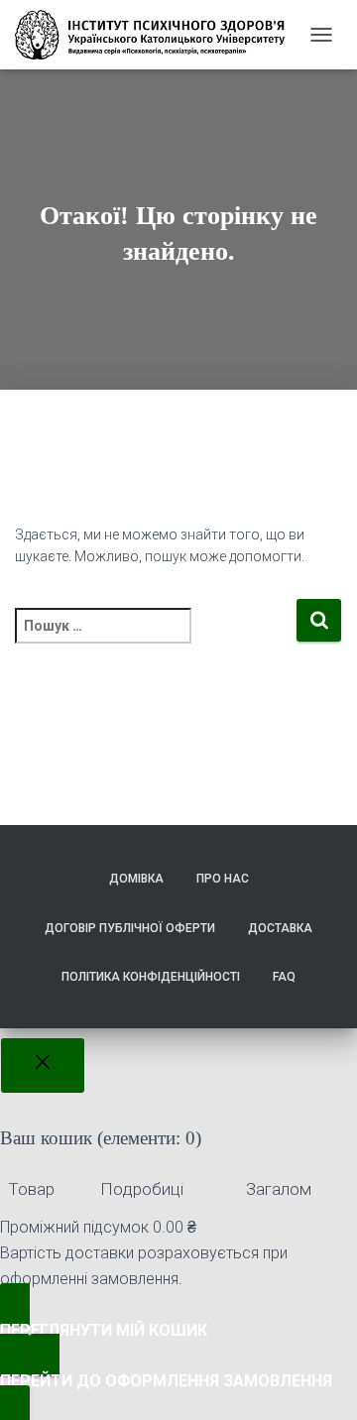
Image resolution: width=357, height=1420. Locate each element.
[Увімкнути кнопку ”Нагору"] (318, 1380)
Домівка (136, 879)
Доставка (280, 928)
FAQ (284, 977)
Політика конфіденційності (150, 977)
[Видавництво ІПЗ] (157, 34)
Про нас (222, 879)
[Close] (42, 1066)
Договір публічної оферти (130, 928)
